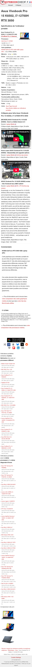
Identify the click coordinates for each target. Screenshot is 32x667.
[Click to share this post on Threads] (13, 344)
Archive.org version (22, 155)
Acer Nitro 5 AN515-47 (6, 527)
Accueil (10, 5)
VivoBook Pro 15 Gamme (9, 36)
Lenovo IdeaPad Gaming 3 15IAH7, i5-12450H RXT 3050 (7, 557)
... (29, 5)
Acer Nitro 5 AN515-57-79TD (8, 542)
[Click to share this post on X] (22, 344)
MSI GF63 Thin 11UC (6, 369)
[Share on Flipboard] (13, 347)
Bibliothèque (11, 650)
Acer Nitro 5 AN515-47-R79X (8, 548)
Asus (16, 650)
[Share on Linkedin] (18, 347)
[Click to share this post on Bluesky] (17, 344)
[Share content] (5, 344)
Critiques (18, 5)
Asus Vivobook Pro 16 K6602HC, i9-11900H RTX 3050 (7, 397)
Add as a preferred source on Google (17, 340)
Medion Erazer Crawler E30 (8, 363)
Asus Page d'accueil (11, 106)
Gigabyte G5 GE (5, 382)
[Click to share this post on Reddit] (26, 344)
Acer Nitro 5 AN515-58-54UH (8, 484)
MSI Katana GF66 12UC (7, 535)
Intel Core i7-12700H (7, 41)
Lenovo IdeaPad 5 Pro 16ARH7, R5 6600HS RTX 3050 (8, 420)
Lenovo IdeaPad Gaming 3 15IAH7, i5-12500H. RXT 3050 (7, 518)
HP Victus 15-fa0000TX (7, 509)
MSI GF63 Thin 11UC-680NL (8, 405)
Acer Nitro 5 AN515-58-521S (8, 589)
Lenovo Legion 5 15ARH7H (8, 501)
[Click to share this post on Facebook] (8, 344)
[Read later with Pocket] (9, 347)
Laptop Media (10, 124)
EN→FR (19, 186)
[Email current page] (22, 347)
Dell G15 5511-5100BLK (7, 583)
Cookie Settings (16, 657)
